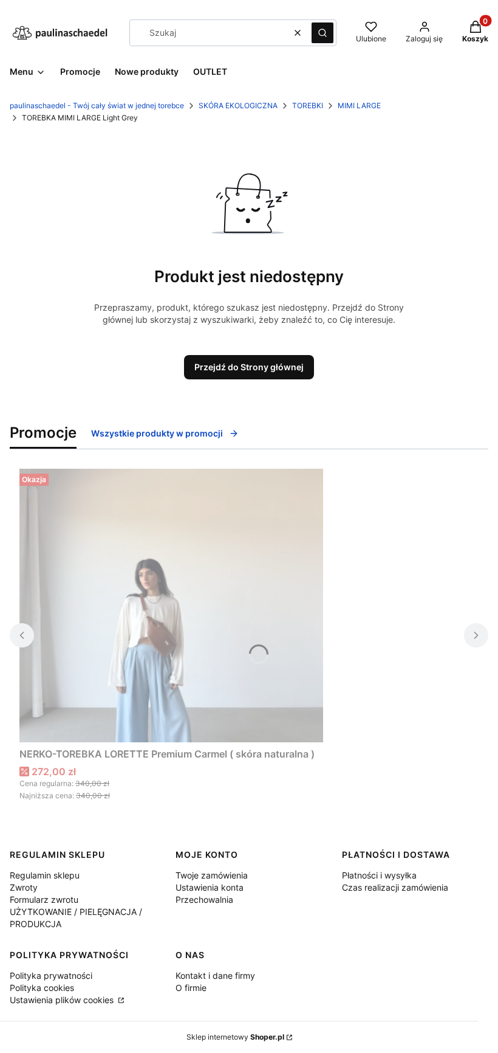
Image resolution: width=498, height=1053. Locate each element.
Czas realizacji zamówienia (395, 887)
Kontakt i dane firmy (215, 975)
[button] (322, 32)
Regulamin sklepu (45, 875)
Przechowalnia (204, 899)
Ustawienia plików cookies (63, 1000)
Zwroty (24, 887)
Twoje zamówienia (212, 875)
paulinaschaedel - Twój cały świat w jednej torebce (97, 105)
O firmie (191, 987)
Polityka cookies (42, 987)
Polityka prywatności (51, 975)
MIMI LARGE (359, 105)
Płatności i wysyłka (379, 875)
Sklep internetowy (235, 1036)
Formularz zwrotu (44, 899)
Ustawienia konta (210, 887)
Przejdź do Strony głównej (249, 367)
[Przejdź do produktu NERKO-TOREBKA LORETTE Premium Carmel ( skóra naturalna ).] (171, 605)
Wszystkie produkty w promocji (157, 433)
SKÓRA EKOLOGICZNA (238, 105)
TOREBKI (307, 105)
